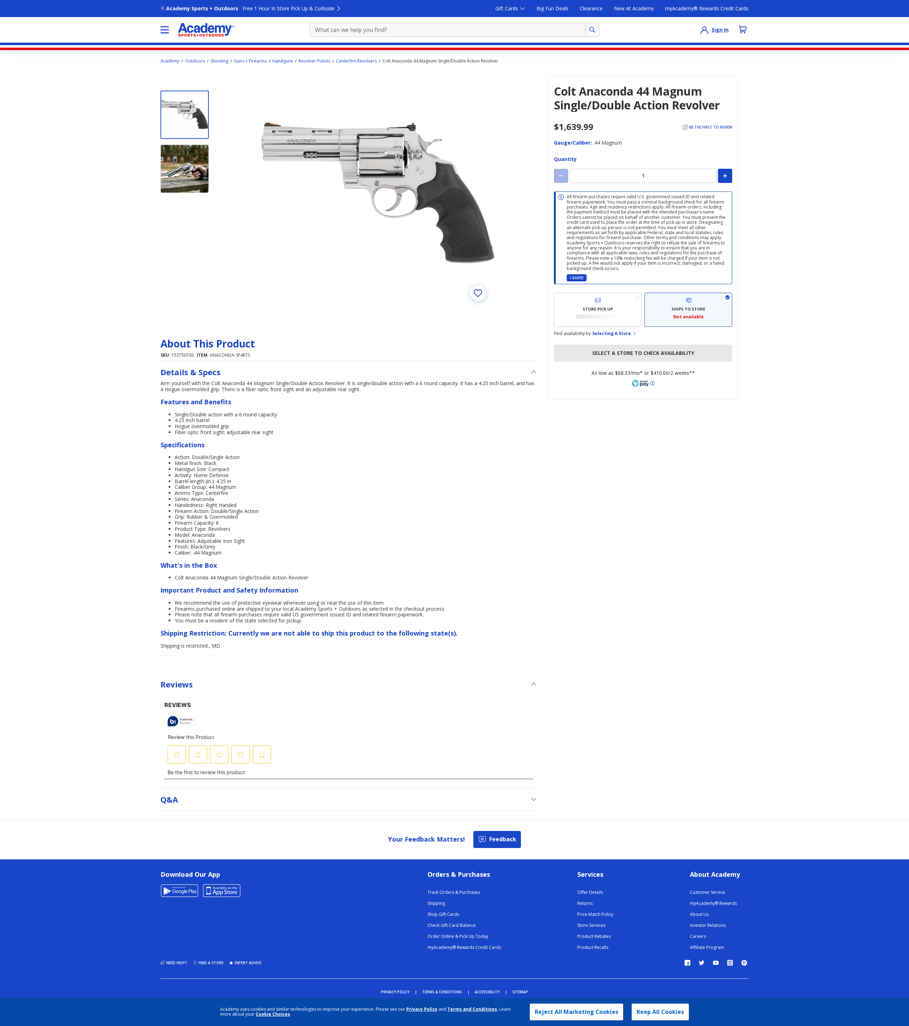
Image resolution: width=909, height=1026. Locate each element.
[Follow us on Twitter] (701, 962)
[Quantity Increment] (725, 176)
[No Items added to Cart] (743, 29)
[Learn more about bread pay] (643, 383)
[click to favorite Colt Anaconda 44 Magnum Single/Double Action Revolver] (478, 293)
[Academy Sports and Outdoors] (206, 30)
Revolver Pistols (314, 61)
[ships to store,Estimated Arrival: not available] (688, 309)
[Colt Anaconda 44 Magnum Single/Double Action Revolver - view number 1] (184, 115)
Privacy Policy (421, 1009)
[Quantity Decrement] (561, 176)
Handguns (282, 61)
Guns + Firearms (250, 61)
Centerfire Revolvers (356, 61)
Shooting (219, 61)
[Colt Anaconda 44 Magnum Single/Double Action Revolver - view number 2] (184, 169)
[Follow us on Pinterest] (744, 962)
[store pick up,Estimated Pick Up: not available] (597, 309)
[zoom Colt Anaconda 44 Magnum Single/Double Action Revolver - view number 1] (377, 192)
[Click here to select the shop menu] (164, 30)
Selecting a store (611, 333)
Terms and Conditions (472, 1009)
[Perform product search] (592, 30)
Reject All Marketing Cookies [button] (576, 1012)
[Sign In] (704, 30)
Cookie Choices (273, 1014)
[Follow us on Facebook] (687, 962)
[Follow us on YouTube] (716, 962)
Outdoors (195, 61)
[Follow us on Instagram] (730, 962)
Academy (169, 61)
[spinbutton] (643, 176)
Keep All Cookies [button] (660, 1012)
